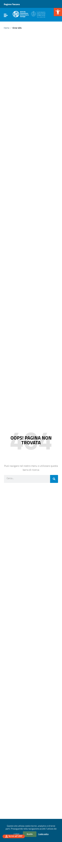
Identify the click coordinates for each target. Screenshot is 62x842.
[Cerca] (54, 479)
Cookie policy (43, 834)
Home (6, 28)
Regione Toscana (12, 4)
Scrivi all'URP (15, 836)
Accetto (30, 834)
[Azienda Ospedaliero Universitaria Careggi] (29, 14)
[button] (58, 12)
